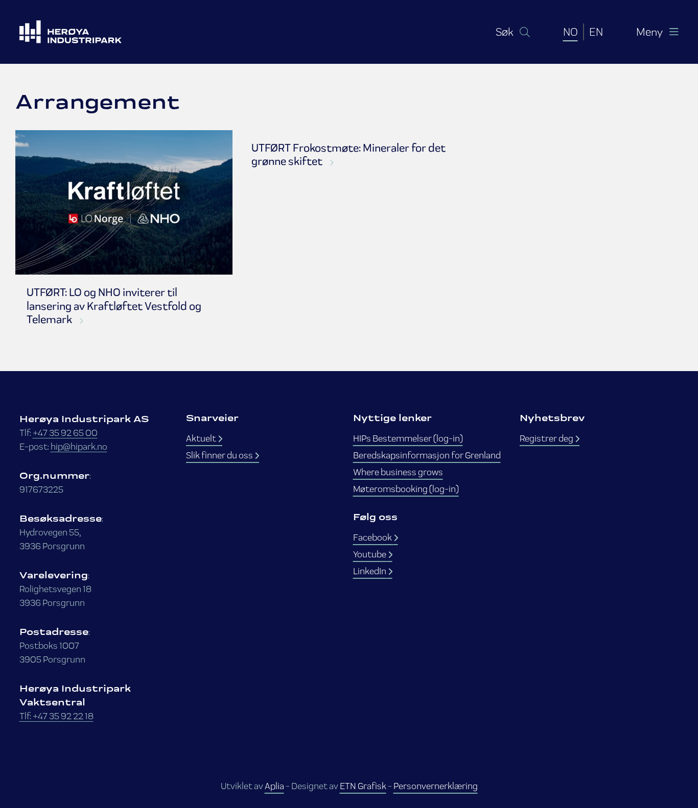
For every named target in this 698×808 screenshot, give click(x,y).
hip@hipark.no (79, 446)
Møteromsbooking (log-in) (406, 488)
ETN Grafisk (363, 785)
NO (570, 31)
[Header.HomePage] (83, 31)
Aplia (274, 785)
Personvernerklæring (435, 785)
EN (596, 31)
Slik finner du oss (220, 455)
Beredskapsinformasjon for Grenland (427, 455)
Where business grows (398, 472)
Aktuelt (202, 438)
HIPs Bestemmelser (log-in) (408, 438)
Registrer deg (547, 438)
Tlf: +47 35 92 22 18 (56, 716)
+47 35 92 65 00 (65, 432)
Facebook (373, 537)
